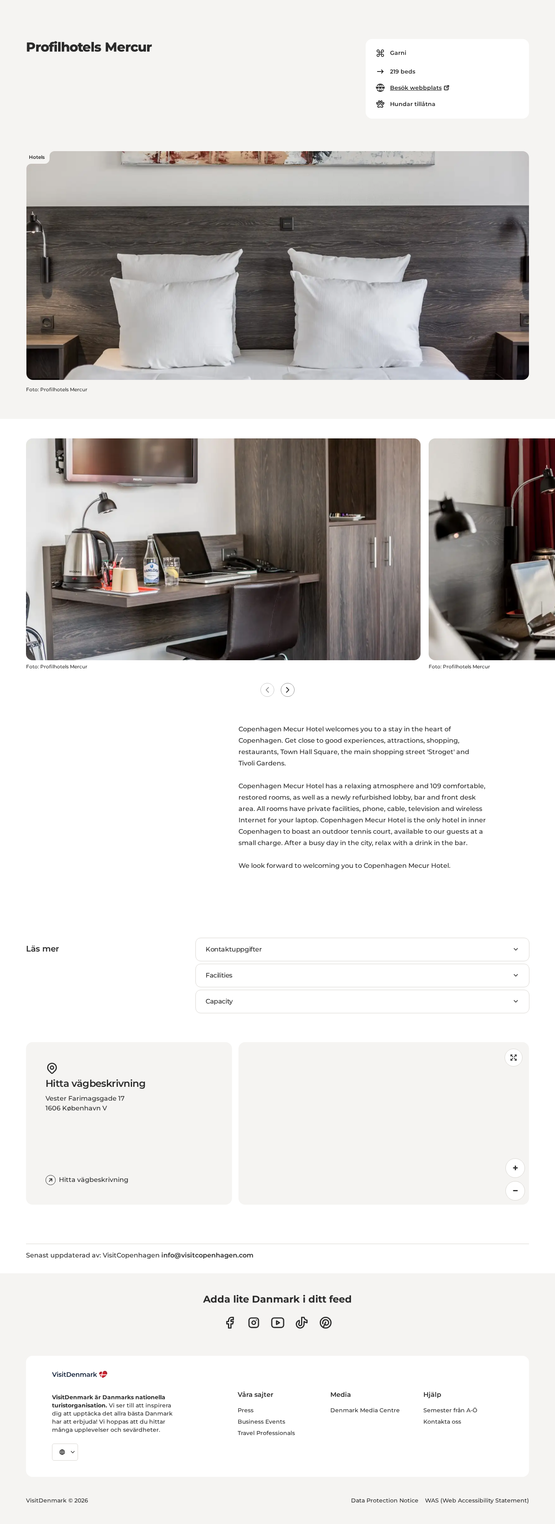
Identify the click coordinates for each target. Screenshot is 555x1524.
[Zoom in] (515, 1168)
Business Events (261, 1421)
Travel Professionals (266, 1433)
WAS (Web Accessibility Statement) (477, 1500)
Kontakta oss (442, 1421)
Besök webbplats (416, 87)
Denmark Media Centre (365, 1410)
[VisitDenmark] (80, 1374)
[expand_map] (513, 1058)
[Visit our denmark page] (230, 1323)
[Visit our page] (254, 1323)
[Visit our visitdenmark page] (278, 1323)
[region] (383, 1123)
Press (246, 1410)
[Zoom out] (515, 1191)
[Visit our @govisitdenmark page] (302, 1323)
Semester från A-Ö (450, 1410)
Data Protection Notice (384, 1500)
